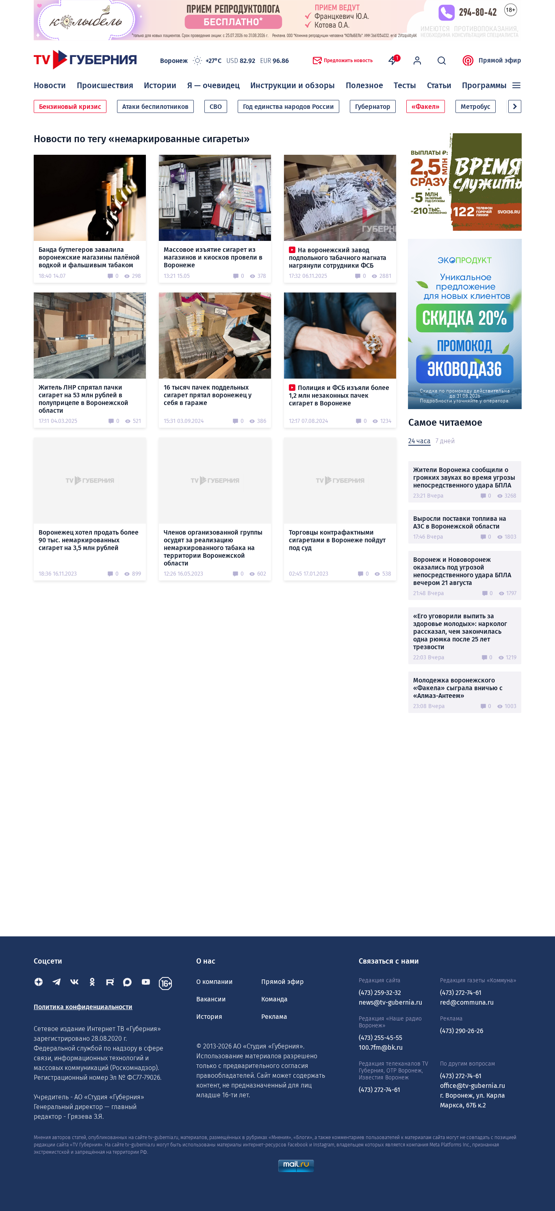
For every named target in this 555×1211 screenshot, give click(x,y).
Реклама (274, 1016)
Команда (274, 999)
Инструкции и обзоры (292, 85)
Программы (484, 85)
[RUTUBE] (110, 983)
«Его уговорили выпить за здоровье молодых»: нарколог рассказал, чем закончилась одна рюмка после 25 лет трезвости (460, 631)
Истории (160, 85)
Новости (50, 85)
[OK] (92, 983)
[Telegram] (56, 983)
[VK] (74, 983)
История (209, 1016)
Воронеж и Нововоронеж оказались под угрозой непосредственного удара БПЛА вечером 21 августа (462, 571)
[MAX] (128, 983)
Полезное (364, 85)
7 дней (445, 441)
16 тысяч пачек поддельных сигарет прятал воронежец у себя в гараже (207, 395)
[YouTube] (146, 983)
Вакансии (211, 999)
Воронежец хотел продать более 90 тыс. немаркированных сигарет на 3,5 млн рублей (89, 540)
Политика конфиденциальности (83, 1007)
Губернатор (372, 106)
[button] (514, 106)
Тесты (405, 85)
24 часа (419, 441)
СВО (216, 106)
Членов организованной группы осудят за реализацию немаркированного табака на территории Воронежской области (213, 548)
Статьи (439, 85)
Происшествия (105, 85)
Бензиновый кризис (70, 106)
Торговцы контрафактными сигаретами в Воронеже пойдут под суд (337, 540)
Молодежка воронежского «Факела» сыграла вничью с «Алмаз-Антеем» (458, 688)
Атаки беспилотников (155, 106)
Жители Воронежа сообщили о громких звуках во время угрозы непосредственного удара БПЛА (464, 477)
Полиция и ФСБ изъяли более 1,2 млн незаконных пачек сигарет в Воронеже (339, 395)
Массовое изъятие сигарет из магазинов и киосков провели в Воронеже (213, 257)
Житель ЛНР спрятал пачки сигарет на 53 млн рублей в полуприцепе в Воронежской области (83, 398)
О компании (214, 982)
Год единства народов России (288, 106)
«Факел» (426, 106)
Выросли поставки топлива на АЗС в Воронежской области (459, 522)
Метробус (475, 106)
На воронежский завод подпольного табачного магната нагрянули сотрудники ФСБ (337, 257)
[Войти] (417, 60)
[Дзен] (38, 983)
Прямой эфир (500, 60)
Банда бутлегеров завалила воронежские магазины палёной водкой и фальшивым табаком (89, 257)
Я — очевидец (213, 85)
